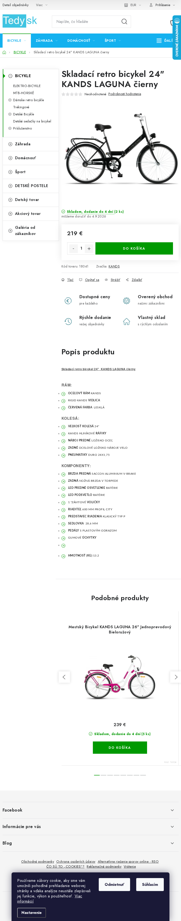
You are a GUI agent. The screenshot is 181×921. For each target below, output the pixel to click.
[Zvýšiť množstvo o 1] (89, 248)
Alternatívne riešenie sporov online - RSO (128, 861)
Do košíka (134, 248)
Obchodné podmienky (37, 861)
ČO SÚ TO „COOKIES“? (65, 866)
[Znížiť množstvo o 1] (73, 248)
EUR (133, 5)
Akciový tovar (28, 213)
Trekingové (21, 107)
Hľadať (124, 22)
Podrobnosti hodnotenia (124, 94)
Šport (20, 172)
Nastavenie (31, 912)
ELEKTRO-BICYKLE (27, 86)
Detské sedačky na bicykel (32, 121)
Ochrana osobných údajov (75, 861)
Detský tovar (27, 199)
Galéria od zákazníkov (25, 230)
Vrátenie (130, 866)
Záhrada (23, 144)
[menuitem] (17, 40)
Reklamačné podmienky (104, 866)
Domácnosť (25, 158)
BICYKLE (23, 76)
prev (64, 677)
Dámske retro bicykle (28, 100)
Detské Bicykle (23, 114)
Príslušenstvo (22, 128)
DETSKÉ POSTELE (31, 185)
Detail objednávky (16, 5)
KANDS (114, 266)
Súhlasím (150, 884)
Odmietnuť (114, 884)
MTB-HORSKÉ (23, 93)
